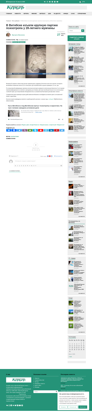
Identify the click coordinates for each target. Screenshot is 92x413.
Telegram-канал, (44, 124)
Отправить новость (40, 383)
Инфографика (73, 141)
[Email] (30, 130)
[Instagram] (46, 130)
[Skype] (35, 130)
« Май (70, 356)
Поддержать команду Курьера (77, 38)
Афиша (65, 13)
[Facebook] (14, 130)
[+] (35, 165)
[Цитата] (28, 166)
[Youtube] (40, 130)
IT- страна (72, 258)
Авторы (26, 13)
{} (33, 165)
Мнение (34, 13)
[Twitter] (61, 130)
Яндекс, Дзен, (26, 124)
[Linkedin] (51, 130)
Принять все (83, 407)
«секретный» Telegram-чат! (56, 124)
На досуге (57, 13)
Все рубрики (15, 20)
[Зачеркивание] (21, 166)
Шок (49, 13)
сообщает (50, 99)
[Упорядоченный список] (23, 166)
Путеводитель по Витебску (74, 221)
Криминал (22, 42)
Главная (9, 13)
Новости (18, 13)
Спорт (71, 298)
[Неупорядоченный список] (26, 166)
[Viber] (24, 130)
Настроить (63, 407)
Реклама (37, 387)
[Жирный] (15, 166)
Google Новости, (34, 124)
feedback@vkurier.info (12, 394)
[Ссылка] (32, 166)
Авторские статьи (74, 44)
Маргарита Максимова (18, 35)
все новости (81, 86)
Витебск (42, 13)
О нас (73, 13)
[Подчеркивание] (19, 166)
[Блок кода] (30, 166)
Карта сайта (38, 385)
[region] (73, 401)
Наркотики (15, 136)
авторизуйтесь (59, 156)
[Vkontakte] (8, 130)
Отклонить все (73, 407)
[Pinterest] (56, 130)
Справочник (82, 13)
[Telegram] (19, 130)
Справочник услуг (39, 380)
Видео (71, 181)
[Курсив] (17, 166)
